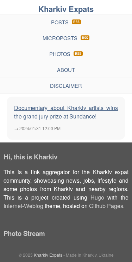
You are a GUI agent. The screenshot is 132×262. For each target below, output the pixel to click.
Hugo (97, 197)
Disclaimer (66, 85)
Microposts (60, 38)
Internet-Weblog (23, 206)
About (66, 69)
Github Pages (106, 206)
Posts (60, 22)
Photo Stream (24, 233)
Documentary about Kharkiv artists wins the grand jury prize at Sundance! (66, 112)
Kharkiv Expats (66, 8)
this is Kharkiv (35, 157)
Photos (59, 53)
